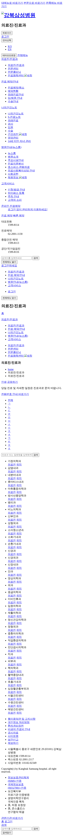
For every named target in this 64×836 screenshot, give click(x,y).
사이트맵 (13, 736)
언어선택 (7, 40)
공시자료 (13, 732)
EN (9, 49)
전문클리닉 (14, 72)
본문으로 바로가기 (34, 2)
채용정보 (13, 177)
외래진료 (13, 120)
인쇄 (4, 382)
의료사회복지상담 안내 (21, 170)
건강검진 (13, 134)
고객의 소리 (15, 199)
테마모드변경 (9, 55)
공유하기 (12, 382)
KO (10, 46)
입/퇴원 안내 (15, 98)
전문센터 (13, 68)
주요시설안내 (16, 160)
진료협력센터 (16, 75)
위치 (19, 464)
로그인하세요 (9, 265)
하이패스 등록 (16, 193)
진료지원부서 (16, 163)
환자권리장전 (16, 725)
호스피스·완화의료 (19, 167)
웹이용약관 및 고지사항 (21, 718)
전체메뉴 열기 (9, 262)
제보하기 (13, 743)
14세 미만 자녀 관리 (19, 141)
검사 (10, 123)
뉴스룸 (12, 153)
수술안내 (13, 101)
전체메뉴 (22, 55)
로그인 (5, 36)
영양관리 (13, 137)
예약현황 (13, 91)
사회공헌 (13, 174)
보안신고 (13, 739)
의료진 (12, 464)
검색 (36, 258)
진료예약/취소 (16, 87)
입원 (10, 127)
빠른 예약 (18, 215)
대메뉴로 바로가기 (12, 2)
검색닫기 (7, 832)
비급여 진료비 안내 (19, 729)
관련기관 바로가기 (12, 818)
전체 (10, 400)
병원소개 (13, 156)
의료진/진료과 (16, 65)
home (11, 369)
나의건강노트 (16, 113)
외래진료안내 (16, 94)
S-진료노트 (14, 117)
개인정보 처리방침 (19, 722)
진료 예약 (6, 215)
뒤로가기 (7, 33)
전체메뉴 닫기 (9, 298)
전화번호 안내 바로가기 (15, 394)
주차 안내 (13, 196)
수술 (10, 130)
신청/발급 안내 (16, 189)
